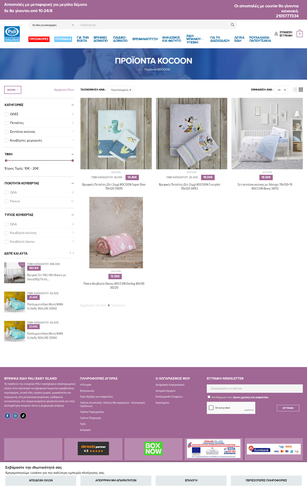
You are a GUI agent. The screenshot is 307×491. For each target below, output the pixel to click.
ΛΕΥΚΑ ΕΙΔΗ (239, 39)
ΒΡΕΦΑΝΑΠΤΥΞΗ (144, 39)
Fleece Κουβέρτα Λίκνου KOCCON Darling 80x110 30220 (114, 286)
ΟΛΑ (42, 192)
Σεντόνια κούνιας (42, 132)
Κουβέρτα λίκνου (42, 242)
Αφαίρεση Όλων (64, 90)
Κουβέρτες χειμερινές (42, 140)
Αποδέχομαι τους (239, 397)
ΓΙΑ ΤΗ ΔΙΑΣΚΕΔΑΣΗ (220, 39)
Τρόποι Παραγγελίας (92, 412)
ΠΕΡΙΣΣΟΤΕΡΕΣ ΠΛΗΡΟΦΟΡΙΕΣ (266, 480)
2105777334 (287, 16)
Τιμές (83, 424)
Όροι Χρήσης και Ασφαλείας (96, 397)
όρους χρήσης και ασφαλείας (250, 397)
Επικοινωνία (87, 391)
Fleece (42, 201)
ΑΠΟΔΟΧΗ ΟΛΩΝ (41, 480)
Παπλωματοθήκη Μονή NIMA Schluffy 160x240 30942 (45, 306)
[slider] (6, 160)
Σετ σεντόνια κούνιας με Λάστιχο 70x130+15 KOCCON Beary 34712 (265, 186)
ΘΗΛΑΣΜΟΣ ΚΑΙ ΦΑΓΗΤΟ (171, 39)
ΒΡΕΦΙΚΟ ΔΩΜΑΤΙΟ (101, 39)
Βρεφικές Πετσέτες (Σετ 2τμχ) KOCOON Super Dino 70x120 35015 (114, 186)
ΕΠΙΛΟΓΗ (191, 480)
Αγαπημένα (162, 402)
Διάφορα (85, 430)
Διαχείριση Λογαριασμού (170, 384)
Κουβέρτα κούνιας (42, 233)
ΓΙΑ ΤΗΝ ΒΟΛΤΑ (83, 39)
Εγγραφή (288, 408)
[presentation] (70, 253)
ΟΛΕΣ (42, 114)
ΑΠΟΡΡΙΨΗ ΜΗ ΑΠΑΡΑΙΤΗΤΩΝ (115, 480)
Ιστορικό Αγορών (165, 391)
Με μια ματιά (116, 169)
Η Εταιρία (85, 384)
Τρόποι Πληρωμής (90, 418)
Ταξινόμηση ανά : (93, 89)
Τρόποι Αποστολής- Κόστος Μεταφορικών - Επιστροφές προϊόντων (112, 404)
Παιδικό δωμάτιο (120, 39)
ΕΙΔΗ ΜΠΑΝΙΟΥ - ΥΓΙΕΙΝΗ (194, 39)
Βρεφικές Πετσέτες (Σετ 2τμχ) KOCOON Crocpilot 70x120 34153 (189, 186)
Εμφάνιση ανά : (262, 89)
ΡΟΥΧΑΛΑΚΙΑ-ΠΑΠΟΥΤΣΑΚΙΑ (260, 39)
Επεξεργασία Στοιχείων (169, 397)
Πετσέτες (42, 123)
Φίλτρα (11, 89)
